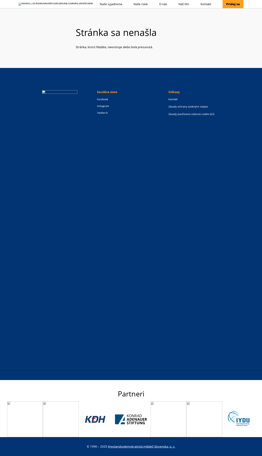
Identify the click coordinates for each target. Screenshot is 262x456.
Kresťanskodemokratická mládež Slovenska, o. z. (141, 446)
